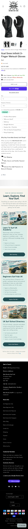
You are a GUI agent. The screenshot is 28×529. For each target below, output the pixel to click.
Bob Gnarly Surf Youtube (9, 414)
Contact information (15, 525)
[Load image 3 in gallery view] (21, 44)
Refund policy (6, 446)
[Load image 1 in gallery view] (7, 44)
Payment (5, 435)
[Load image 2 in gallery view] (14, 44)
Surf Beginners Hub (8, 404)
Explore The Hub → (14, 299)
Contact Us (6, 428)
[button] (3, 6)
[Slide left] (1, 44)
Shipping (5, 432)
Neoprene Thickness (5, 102)
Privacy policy (20, 521)
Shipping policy (19, 523)
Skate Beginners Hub (8, 407)
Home (2, 49)
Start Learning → (14, 254)
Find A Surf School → (14, 344)
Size (2, 96)
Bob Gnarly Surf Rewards (9, 411)
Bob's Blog (6, 421)
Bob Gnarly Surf (13, 519)
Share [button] (4, 175)
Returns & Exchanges (8, 425)
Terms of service (7, 442)
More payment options (14, 92)
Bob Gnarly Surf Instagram (9, 418)
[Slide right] (26, 44)
